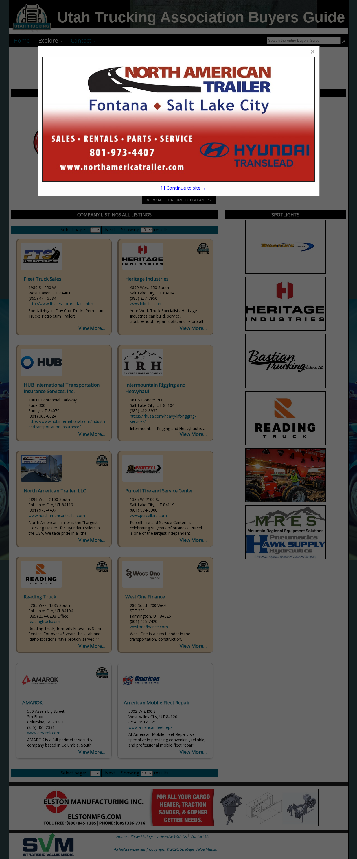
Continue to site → (183, 188)
